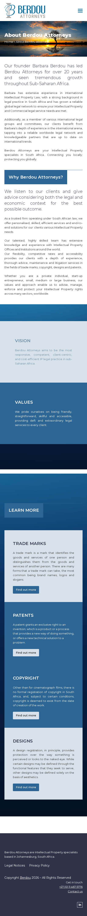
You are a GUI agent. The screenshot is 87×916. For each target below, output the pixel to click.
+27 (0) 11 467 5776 (71, 886)
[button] (80, 10)
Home (8, 41)
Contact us (75, 891)
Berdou (25, 878)
